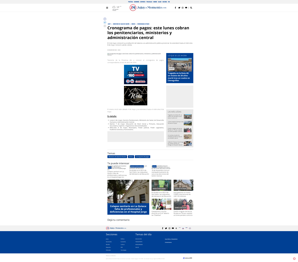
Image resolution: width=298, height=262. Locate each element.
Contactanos (168, 242)
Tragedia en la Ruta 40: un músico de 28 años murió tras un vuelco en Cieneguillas (179, 77)
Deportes (142, 2)
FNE (169, 2)
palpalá (154, 166)
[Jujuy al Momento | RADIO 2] (186, 228)
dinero (131, 157)
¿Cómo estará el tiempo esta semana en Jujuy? (175, 122)
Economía (136, 2)
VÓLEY (154, 207)
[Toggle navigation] (107, 7)
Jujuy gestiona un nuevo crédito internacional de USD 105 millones (182, 194)
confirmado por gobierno (180, 188)
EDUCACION (138, 239)
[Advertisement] (135, 136)
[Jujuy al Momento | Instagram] (183, 8)
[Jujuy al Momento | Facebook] (176, 8)
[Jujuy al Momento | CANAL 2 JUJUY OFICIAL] (176, 228)
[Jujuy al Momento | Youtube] (186, 8)
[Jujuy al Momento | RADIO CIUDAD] (190, 228)
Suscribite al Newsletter (171, 239)
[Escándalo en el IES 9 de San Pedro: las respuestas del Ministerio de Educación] (139, 168)
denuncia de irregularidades (137, 166)
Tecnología (123, 250)
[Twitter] (105, 22)
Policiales (149, 2)
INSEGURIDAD (139, 244)
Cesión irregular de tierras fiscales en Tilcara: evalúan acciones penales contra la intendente (175, 131)
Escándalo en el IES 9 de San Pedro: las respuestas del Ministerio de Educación (139, 172)
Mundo (155, 2)
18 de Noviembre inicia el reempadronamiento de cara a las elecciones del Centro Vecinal (160, 173)
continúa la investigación (180, 207)
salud (110, 167)
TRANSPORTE (138, 241)
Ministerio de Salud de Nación (117, 157)
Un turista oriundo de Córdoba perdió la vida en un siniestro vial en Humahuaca (175, 137)
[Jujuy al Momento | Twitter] (179, 8)
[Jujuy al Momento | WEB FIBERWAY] (183, 228)
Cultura (164, 2)
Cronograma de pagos (142, 157)
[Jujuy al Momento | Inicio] (190, 234)
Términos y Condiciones (111, 255)
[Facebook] (105, 19)
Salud (159, 2)
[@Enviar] (105, 26)
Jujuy (107, 239)
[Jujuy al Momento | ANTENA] (180, 228)
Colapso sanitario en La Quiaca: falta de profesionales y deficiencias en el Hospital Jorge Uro (117, 174)
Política (130, 2)
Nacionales (109, 241)
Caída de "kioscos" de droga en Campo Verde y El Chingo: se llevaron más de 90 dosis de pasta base (175, 144)
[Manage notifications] (294, 258)
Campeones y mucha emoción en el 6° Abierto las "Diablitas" (160, 213)
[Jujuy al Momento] (116, 229)
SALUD (137, 247)
